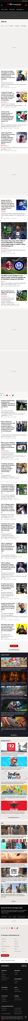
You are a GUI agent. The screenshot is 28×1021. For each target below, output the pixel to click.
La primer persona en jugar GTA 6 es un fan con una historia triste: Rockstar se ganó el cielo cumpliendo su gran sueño (13, 896)
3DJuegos (16, 972)
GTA (2, 823)
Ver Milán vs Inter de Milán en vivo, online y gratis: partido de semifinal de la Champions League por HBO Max (13, 277)
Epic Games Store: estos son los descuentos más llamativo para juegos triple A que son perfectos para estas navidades (8, 627)
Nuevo (26, 5)
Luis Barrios (7, 519)
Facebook (4, 395)
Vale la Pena (4, 9)
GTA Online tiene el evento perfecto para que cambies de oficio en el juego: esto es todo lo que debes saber (13, 837)
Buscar (26, 960)
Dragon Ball (17, 25)
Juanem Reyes (7, 87)
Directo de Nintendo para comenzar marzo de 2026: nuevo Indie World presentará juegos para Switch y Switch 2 (13, 783)
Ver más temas (5, 955)
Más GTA (13, 901)
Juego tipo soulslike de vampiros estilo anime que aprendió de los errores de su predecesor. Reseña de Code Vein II (13, 698)
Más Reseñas (13, 735)
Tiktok (13, 395)
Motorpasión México (18, 1013)
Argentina (14, 916)
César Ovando (7, 150)
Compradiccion (4, 1001)
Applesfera (3, 976)
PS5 (2, 81)
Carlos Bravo (7, 218)
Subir (23, 965)
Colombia (3, 211)
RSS (10, 395)
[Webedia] (25, 1)
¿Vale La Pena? (5, 655)
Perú (2, 943)
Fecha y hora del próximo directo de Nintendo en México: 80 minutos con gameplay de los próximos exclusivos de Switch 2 (13, 798)
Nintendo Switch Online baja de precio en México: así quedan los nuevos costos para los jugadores (12, 768)
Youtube (7, 395)
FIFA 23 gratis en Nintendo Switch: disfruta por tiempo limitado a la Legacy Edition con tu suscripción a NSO (8, 446)
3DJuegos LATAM (14, 4)
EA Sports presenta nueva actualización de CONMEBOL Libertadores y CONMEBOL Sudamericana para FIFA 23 (8, 404)
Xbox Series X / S (5, 102)
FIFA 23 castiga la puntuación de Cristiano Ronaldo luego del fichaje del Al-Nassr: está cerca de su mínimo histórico (8, 566)
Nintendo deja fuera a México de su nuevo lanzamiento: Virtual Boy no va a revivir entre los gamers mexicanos (13, 812)
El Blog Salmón (17, 997)
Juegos (9, 916)
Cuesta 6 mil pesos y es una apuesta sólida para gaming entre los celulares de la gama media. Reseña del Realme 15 (13, 729)
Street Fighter (23, 25)
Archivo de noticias (14, 649)
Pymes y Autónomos (18, 999)
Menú (2, 5)
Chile (15, 939)
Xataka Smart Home (5, 977)
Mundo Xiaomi (4, 979)
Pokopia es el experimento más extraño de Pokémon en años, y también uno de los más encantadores (13, 669)
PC (1, 433)
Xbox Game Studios (21, 916)
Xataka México (4, 1008)
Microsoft (16, 946)
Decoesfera (3, 999)
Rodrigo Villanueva (8, 128)
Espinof (15, 982)
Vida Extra (16, 974)
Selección (12, 9)
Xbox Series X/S (20, 9)
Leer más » (7, 86)
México (16, 941)
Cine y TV (3, 281)
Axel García (6, 253)
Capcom (3, 948)
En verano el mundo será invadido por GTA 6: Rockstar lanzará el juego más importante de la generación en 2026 (13, 865)
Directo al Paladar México (6, 1013)
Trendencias (3, 997)
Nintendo (11, 25)
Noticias (16, 943)
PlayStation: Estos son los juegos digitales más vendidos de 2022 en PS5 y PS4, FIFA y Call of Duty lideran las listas (8, 527)
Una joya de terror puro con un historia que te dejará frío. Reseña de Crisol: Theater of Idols (13, 683)
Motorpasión (16, 989)
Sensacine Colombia (18, 1011)
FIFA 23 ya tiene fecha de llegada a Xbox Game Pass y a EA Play (8, 292)
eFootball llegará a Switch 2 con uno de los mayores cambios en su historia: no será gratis (12, 754)
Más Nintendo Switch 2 (13, 817)
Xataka (2, 972)
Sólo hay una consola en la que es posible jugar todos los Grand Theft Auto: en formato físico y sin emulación (13, 851)
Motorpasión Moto (17, 991)
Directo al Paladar (4, 989)
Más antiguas (14, 645)
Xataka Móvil (3, 974)
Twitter (1, 395)
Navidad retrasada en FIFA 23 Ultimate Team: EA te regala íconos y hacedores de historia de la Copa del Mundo (8, 606)
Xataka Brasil (3, 1010)
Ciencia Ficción (17, 951)
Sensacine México (17, 1010)
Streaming (3, 951)
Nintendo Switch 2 (6, 740)
